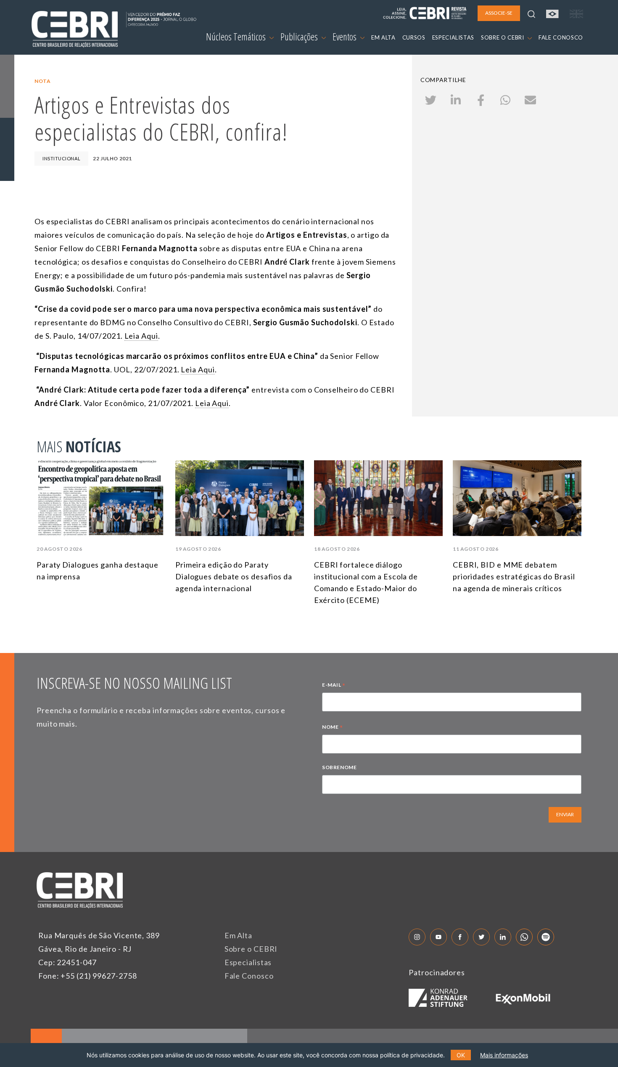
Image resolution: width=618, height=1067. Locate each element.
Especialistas (248, 962)
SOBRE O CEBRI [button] (503, 37)
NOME (332, 728)
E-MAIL (334, 685)
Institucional (61, 158)
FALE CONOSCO (561, 37)
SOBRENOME (339, 767)
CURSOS (413, 37)
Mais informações (504, 1055)
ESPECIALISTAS (453, 37)
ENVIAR (565, 814)
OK (461, 1055)
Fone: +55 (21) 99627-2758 (87, 975)
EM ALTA (383, 37)
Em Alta (238, 935)
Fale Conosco (249, 975)
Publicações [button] (300, 36)
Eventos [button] (345, 36)
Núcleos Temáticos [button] (236, 36)
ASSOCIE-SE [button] (498, 13)
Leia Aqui (141, 335)
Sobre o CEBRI (251, 948)
